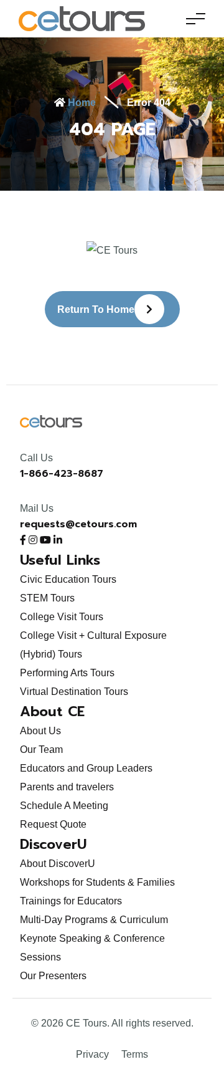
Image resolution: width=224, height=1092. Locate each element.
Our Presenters (53, 975)
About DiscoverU (57, 863)
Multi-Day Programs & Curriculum (94, 919)
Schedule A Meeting (64, 805)
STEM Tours (47, 598)
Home (80, 102)
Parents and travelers (67, 787)
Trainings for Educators (71, 901)
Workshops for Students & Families (97, 882)
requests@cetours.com (78, 524)
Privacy (92, 1054)
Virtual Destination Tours (74, 691)
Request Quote (53, 824)
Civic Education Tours (68, 579)
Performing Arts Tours (67, 673)
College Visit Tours (61, 616)
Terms (134, 1054)
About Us (40, 731)
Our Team (41, 749)
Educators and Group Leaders (86, 768)
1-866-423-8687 (61, 473)
